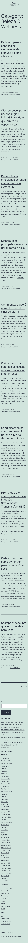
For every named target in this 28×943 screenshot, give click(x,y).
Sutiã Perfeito (5, 906)
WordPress (17, 936)
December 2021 (6, 865)
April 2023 (4, 835)
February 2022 (5, 860)
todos (3, 908)
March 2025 (5, 776)
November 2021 (6, 868)
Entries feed (5, 918)
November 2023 (6, 817)
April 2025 (4, 773)
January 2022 (5, 863)
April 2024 (4, 804)
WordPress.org (5, 924)
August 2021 (5, 876)
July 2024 (4, 796)
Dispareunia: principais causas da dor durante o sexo (14, 244)
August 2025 (5, 766)
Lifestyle (3, 898)
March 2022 (5, 858)
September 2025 (6, 763)
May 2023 (4, 832)
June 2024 (4, 799)
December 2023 (6, 814)
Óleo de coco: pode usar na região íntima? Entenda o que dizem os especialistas (13, 117)
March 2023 (5, 837)
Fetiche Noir (5, 893)
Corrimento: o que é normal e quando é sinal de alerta (13, 308)
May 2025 (4, 771)
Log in (3, 916)
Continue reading (7, 86)
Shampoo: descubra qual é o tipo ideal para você (13, 626)
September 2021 (6, 873)
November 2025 (6, 758)
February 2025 (5, 779)
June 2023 (4, 830)
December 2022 (6, 845)
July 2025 (4, 768)
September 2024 (6, 791)
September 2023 (6, 822)
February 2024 (5, 809)
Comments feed (6, 921)
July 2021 (4, 878)
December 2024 (6, 784)
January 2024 (5, 812)
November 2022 (6, 847)
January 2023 (5, 842)
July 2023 (4, 827)
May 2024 (4, 802)
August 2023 (5, 825)
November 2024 (6, 786)
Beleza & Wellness (15, 94)
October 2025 (5, 761)
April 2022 (4, 855)
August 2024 (5, 794)
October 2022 (5, 850)
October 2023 (5, 819)
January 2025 (5, 781)
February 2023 (5, 840)
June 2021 (4, 881)
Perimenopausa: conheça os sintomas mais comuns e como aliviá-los (11, 49)
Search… (4, 702)
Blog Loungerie (9, 933)
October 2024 (5, 789)
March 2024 (5, 807)
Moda (3, 901)
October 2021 (5, 870)
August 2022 (5, 853)
